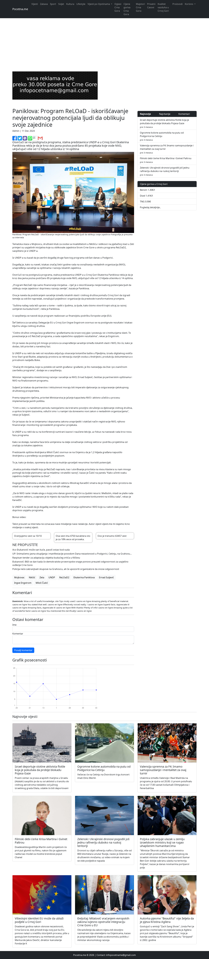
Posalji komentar (23, 650)
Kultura (70, 4)
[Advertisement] (104, 41)
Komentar (17, 633)
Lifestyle (80, 4)
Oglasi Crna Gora (117, 7)
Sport (53, 4)
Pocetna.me (20, 9)
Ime (14, 624)
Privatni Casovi (151, 5)
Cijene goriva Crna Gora (127, 9)
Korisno (189, 4)
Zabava (44, 4)
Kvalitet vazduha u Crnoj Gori (163, 7)
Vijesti (34, 4)
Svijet (61, 4)
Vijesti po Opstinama (99, 4)
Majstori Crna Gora (140, 7)
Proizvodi (177, 4)
